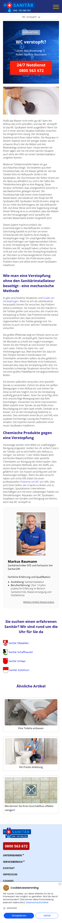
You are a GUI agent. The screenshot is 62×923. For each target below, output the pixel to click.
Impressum (10, 874)
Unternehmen (12, 855)
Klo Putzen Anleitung (31, 767)
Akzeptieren (19, 915)
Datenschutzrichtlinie (37, 902)
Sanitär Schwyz (17, 661)
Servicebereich (13, 861)
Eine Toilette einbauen (31, 728)
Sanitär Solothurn (19, 670)
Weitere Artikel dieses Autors (38, 602)
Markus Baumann (35, 54)
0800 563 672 (16, 846)
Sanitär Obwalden (19, 643)
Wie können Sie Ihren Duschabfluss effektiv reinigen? (29, 808)
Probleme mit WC (29, 481)
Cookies (8, 881)
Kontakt (9, 868)
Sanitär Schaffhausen (21, 652)
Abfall (46, 915)
